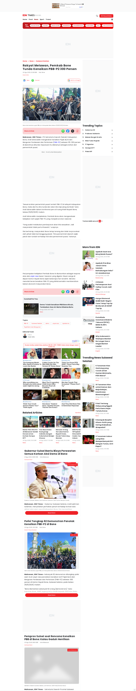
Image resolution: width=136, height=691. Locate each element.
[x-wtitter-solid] (72, 131)
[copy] (77, 131)
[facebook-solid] (67, 131)
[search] (97, 16)
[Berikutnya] (81, 425)
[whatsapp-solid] (63, 131)
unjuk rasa (34, 276)
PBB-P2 (57, 142)
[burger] (112, 19)
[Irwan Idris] (25, 336)
